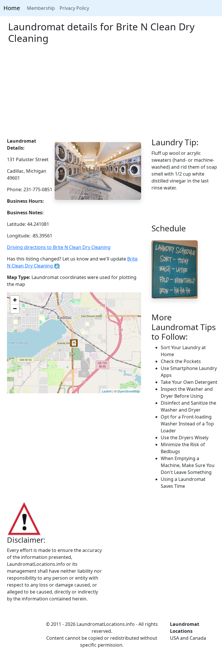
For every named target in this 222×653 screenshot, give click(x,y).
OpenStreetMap (128, 391)
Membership (41, 8)
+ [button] (15, 300)
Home (11, 8)
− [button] (15, 308)
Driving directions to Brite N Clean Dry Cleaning (58, 247)
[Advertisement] (111, 94)
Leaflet (107, 391)
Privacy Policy (74, 8)
